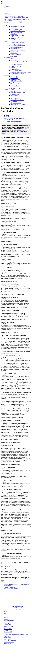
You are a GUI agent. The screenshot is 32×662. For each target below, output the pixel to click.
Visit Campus (14, 53)
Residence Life (14, 78)
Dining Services (15, 85)
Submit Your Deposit (16, 54)
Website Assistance (9, 642)
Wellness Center (15, 95)
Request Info (7, 6)
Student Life (7, 75)
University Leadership (16, 29)
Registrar (13, 67)
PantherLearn (7, 16)
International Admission (17, 47)
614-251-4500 (17, 609)
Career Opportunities (16, 39)
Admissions (7, 41)
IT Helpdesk (14, 101)
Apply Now (14, 56)
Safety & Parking (8, 626)
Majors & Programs (16, 59)
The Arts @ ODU (15, 83)
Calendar (6, 630)
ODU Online (14, 16)
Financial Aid (14, 91)
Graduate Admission (16, 44)
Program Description (9, 587)
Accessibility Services (16, 97)
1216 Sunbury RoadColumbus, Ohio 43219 (18, 606)
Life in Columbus (15, 88)
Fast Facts (13, 28)
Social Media (7, 643)
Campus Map (14, 38)
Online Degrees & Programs (18, 45)
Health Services (15, 94)
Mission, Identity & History (18, 26)
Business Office (15, 98)
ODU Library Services (16, 70)
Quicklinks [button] (7, 14)
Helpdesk (13, 19)
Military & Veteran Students (18, 50)
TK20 (9, 17)
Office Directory (15, 37)
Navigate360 (14, 17)
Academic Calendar (16, 66)
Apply (5, 9)
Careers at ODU (8, 632)
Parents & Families (9, 620)
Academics (7, 57)
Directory (6, 623)
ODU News (14, 34)
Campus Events (20, 19)
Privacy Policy (7, 637)
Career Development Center (18, 92)
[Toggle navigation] (2, 581)
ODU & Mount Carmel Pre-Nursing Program (15, 119)
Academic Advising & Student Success (21, 72)
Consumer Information (16, 32)
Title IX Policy (8, 639)
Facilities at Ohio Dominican (11, 588)
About (5, 25)
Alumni (6, 13)
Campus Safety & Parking (17, 100)
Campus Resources (9, 89)
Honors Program (15, 60)
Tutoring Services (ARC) (17, 73)
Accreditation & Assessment (18, 31)
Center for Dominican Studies (18, 64)
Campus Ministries (15, 79)
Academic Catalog (15, 69)
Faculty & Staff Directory (17, 35)
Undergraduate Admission (17, 42)
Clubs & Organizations (16, 81)
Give (5, 11)
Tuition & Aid (14, 51)
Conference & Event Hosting (18, 104)
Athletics (13, 82)
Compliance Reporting (10, 640)
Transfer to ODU (15, 48)
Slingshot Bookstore (16, 103)
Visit (5, 7)
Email (19, 17)
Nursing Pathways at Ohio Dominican (14, 118)
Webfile (23, 17)
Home (7, 115)
